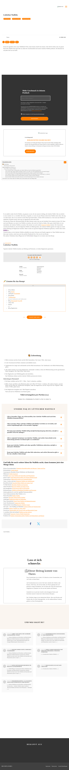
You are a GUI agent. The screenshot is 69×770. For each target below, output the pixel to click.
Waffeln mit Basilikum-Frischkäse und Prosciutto (24, 490)
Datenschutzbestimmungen (37, 110)
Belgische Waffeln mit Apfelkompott (25, 481)
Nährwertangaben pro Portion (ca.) (9, 167)
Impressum (48, 766)
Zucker (13, 291)
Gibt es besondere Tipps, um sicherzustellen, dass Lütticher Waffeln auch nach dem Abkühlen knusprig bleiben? (23, 170)
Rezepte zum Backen (16, 18)
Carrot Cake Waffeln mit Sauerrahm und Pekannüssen (21, 475)
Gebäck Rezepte (7, 18)
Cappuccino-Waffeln (20, 503)
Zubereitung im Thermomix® (9, 165)
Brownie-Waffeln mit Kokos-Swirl (20, 486)
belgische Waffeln (45, 225)
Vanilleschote (12, 297)
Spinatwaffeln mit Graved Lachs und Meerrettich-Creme (23, 510)
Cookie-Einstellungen (62, 766)
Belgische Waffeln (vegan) (23, 505)
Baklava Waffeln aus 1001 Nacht (17, 508)
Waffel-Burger (14, 470)
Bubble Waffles (16, 495)
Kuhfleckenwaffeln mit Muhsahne (17, 499)
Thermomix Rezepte (26, 18)
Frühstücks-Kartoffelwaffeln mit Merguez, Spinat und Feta (30, 468)
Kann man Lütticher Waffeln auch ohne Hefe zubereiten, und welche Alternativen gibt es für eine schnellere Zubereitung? (24, 176)
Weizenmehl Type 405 (16, 301)
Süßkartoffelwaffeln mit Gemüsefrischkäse (21, 479)
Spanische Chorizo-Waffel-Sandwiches (20, 514)
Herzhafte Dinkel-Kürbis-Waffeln (17, 497)
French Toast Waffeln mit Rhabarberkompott (25, 501)
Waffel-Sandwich (13, 474)
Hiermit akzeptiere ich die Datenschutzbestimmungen (33, 114)
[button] (28, 257)
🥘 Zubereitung (5, 164)
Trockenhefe (17, 293)
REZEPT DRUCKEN (34, 317)
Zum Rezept (30, 151)
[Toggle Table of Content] (64, 162)
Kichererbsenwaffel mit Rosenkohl (20, 488)
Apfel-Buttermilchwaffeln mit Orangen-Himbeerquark (24, 477)
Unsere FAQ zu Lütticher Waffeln (10, 168)
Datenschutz (54, 766)
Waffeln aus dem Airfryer (25, 512)
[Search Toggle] (60, 6)
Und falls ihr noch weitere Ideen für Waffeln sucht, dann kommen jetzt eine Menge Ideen (19, 178)
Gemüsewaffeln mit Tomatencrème (32, 506)
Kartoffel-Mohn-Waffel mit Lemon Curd (23, 483)
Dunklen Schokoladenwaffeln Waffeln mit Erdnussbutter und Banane (27, 515)
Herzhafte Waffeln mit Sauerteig (20, 484)
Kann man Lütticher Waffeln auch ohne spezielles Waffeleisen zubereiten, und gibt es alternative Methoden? (22, 175)
